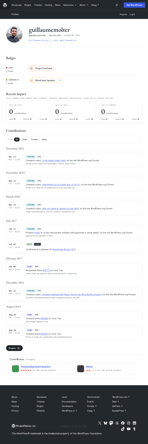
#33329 (44, 334)
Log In (132, 14)
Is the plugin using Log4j (53, 160)
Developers (67, 406)
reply (37, 232)
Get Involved (93, 397)
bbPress (117, 406)
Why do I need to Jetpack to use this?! (60, 208)
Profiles (15, 14)
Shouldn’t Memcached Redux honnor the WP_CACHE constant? (72, 294)
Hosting (15, 406)
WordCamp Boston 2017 (64, 249)
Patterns (41, 410)
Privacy (15, 410)
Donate (92, 406)
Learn (64, 397)
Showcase (42, 397)
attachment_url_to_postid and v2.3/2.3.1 (61, 184)
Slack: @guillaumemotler (65, 40)
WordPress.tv (69, 410)
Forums (34, 139)
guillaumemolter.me (39, 40)
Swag (91, 410)
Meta (44, 139)
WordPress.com (121, 397)
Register (123, 14)
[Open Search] (117, 5)
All (17, 139)
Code (24, 139)
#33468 (44, 318)
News (14, 401)
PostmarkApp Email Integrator (36, 366)
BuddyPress (119, 410)
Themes (41, 401)
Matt (115, 401)
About (14, 397)
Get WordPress (134, 5)
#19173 (46, 270)
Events (90, 401)
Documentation (69, 401)
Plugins (14, 348)
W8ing (89, 366)
